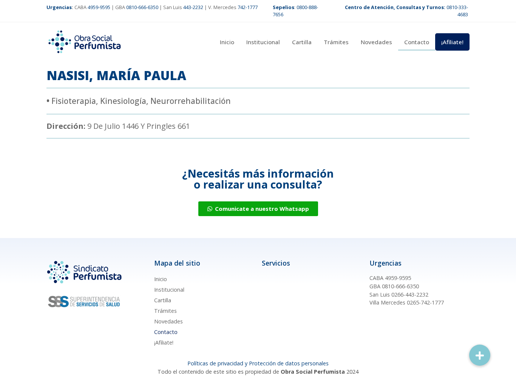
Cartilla (302, 42)
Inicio (227, 42)
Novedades (376, 42)
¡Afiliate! (452, 42)
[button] (479, 355)
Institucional (263, 42)
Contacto (416, 42)
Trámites (336, 42)
